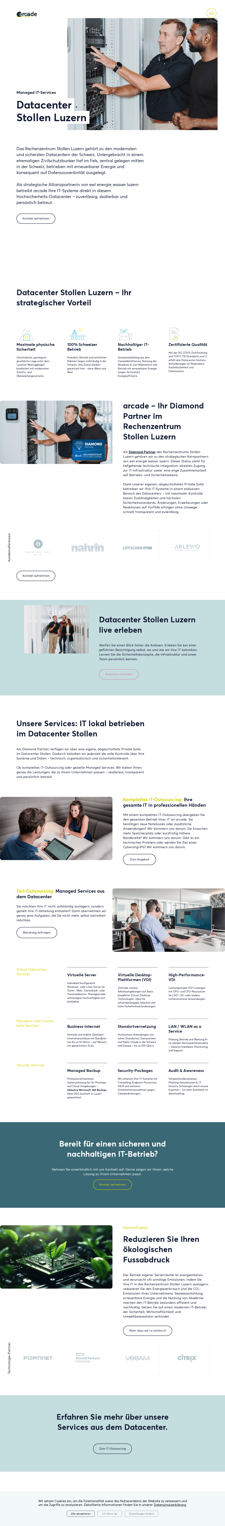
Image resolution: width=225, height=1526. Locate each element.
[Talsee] (187, 547)
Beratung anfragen (37, 932)
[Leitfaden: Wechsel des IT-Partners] (56, 652)
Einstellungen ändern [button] (141, 1513)
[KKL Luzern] (38, 547)
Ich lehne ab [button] (109, 1513)
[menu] (211, 13)
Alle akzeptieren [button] (81, 1513)
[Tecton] (88, 547)
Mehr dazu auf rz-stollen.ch (147, 1330)
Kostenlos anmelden (118, 674)
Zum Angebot (139, 859)
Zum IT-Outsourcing (112, 1448)
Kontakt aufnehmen (36, 218)
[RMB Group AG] (137, 547)
